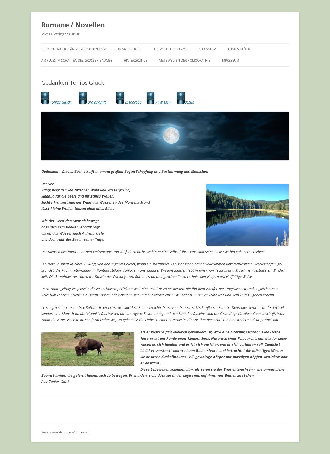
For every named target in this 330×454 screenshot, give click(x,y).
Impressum (230, 60)
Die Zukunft (97, 102)
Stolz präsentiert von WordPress (64, 432)
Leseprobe (133, 102)
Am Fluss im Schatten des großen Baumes (76, 60)
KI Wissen (163, 102)
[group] (165, 171)
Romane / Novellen (73, 24)
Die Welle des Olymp (170, 49)
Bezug (189, 102)
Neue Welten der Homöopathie (184, 60)
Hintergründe (135, 60)
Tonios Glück (239, 49)
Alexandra (207, 49)
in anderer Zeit (130, 49)
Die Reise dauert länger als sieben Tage (74, 49)
